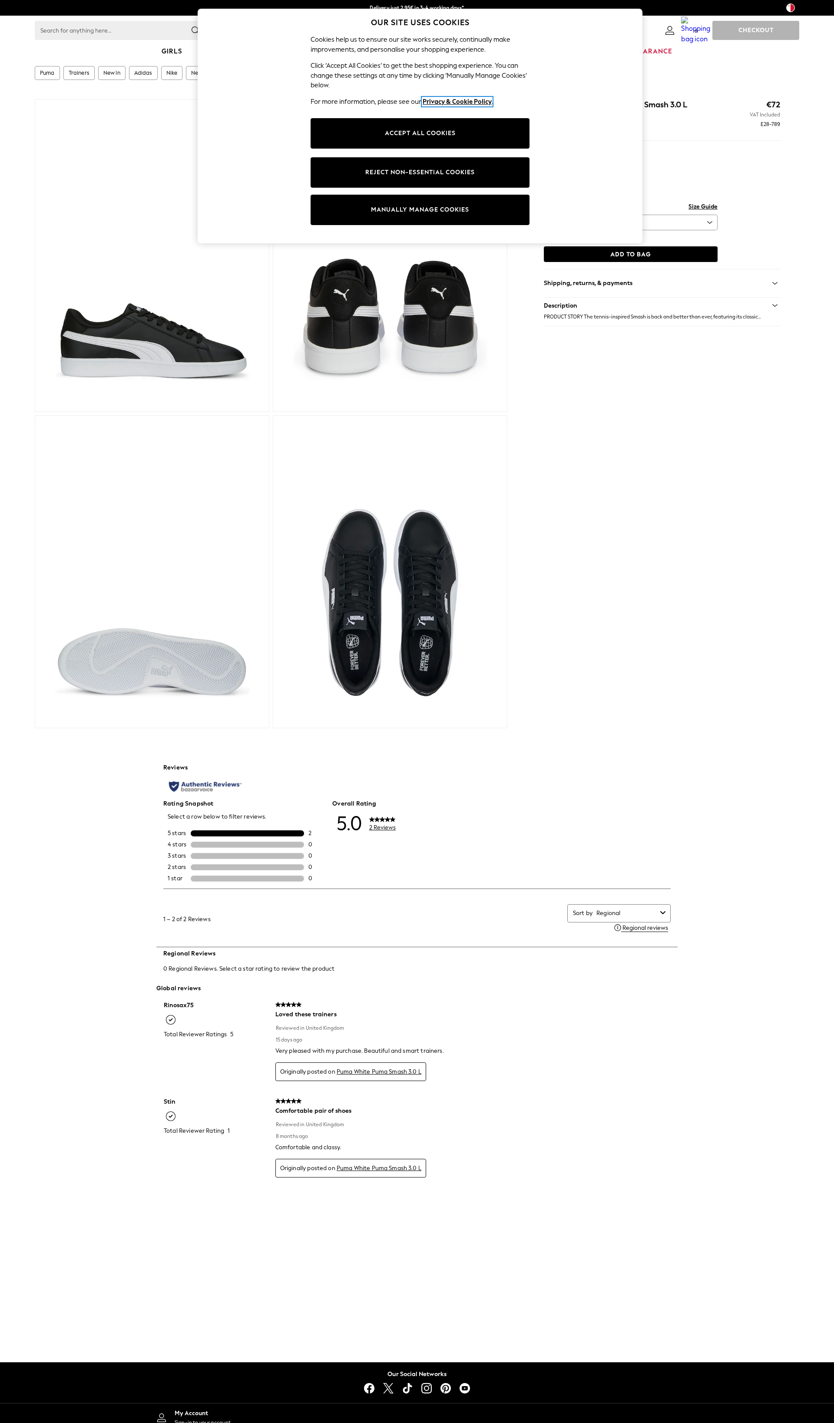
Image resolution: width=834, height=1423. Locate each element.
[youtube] (464, 1388)
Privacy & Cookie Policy (457, 102)
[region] (420, 126)
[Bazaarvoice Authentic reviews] (205, 786)
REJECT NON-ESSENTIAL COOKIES (420, 172)
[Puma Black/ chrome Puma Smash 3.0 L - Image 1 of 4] (152, 255)
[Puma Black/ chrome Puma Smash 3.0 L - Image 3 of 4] (152, 572)
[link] (669, 30)
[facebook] (369, 1388)
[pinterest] (445, 1388)
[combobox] (627, 913)
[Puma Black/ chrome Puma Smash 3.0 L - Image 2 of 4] (390, 255)
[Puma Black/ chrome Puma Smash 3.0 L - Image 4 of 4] (390, 572)
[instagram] (426, 1388)
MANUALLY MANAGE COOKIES (420, 209)
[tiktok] (407, 1388)
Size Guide (703, 206)
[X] (388, 1388)
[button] (662, 305)
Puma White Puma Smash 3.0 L (379, 1071)
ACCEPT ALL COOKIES (420, 133)
